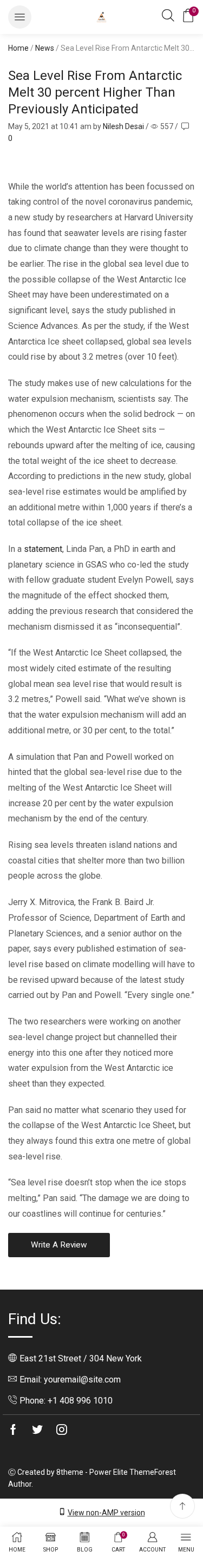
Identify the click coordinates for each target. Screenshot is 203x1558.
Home (18, 48)
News (44, 48)
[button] (19, 17)
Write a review (59, 1245)
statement (43, 549)
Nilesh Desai (123, 126)
